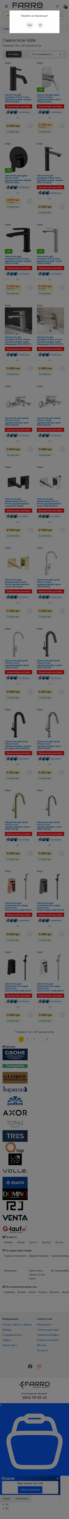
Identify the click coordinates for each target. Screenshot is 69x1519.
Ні (40, 25)
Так (30, 25)
